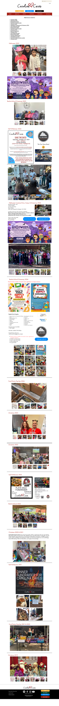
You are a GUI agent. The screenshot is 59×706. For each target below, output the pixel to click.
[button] (17, 14)
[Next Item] (44, 58)
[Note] (43, 147)
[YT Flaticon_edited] (33, 691)
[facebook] (27, 691)
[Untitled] (24, 691)
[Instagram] (30, 691)
